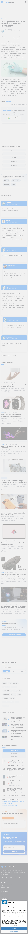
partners (10, 906)
